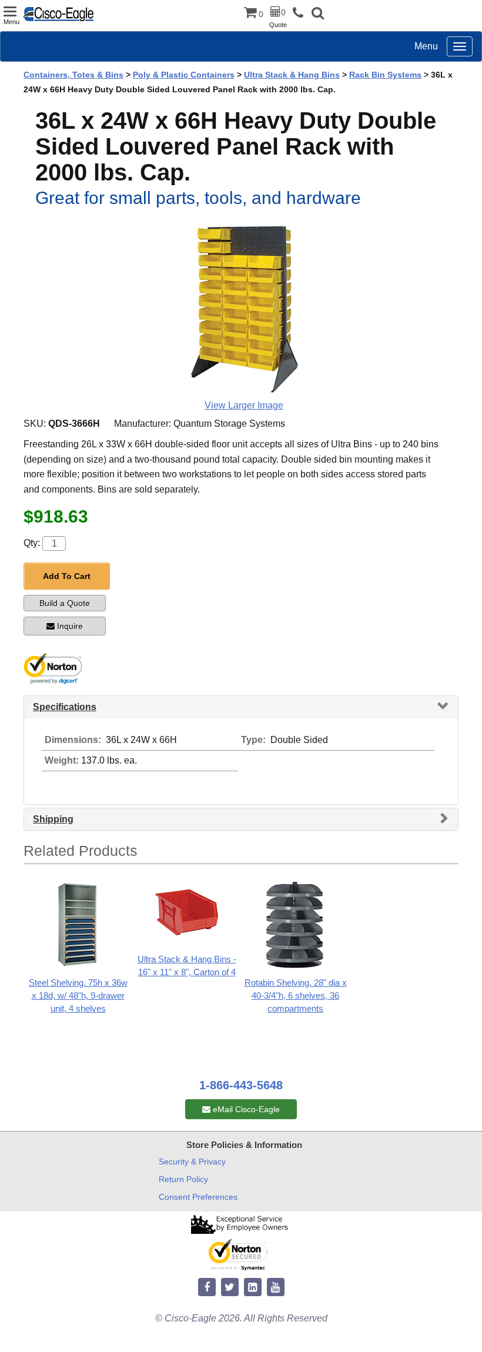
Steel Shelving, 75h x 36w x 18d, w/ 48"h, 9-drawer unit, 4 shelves (78, 995)
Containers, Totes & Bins (73, 74)
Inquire (70, 626)
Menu (426, 46)
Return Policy (183, 1179)
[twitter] (230, 1288)
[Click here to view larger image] (244, 307)
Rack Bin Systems (385, 74)
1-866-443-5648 (241, 1085)
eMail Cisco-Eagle (245, 1109)
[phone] (301, 13)
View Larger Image (244, 405)
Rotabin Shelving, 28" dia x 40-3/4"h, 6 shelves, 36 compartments (296, 995)
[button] (318, 14)
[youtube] (275, 1288)
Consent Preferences (198, 1197)
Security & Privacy (192, 1161)
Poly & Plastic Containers (184, 74)
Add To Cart (67, 576)
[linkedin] (253, 1288)
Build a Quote (64, 603)
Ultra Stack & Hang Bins (292, 74)
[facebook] (207, 1288)
